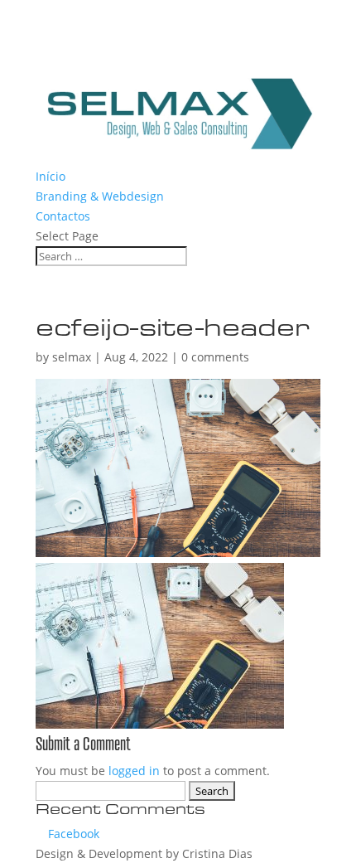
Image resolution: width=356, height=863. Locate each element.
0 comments (215, 357)
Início (50, 176)
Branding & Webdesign (100, 196)
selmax (71, 357)
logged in (134, 770)
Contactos (63, 216)
